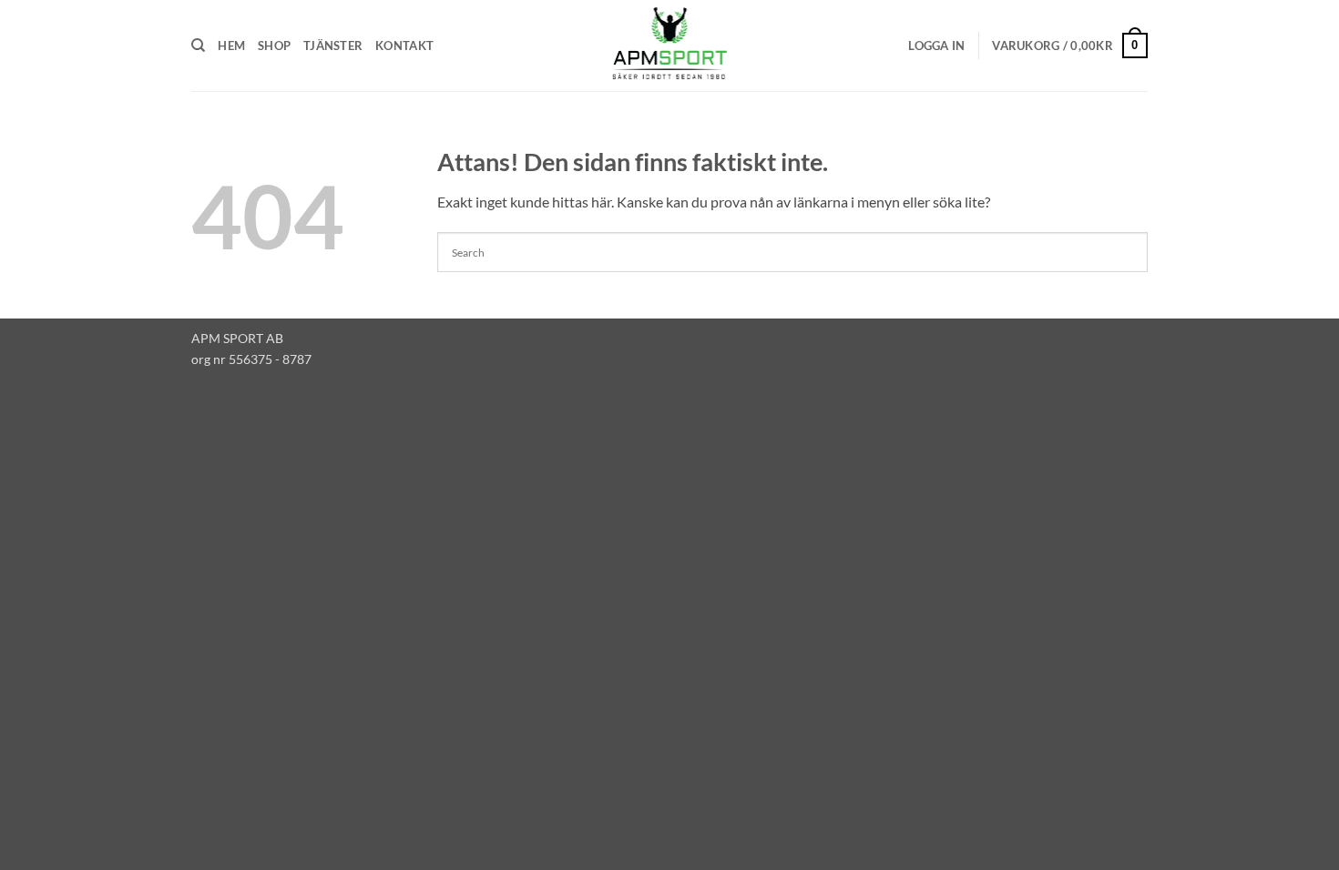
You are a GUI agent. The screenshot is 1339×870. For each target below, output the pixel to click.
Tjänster (333, 45)
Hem (231, 45)
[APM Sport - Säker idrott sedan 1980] (669, 45)
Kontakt (404, 45)
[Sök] (198, 45)
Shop (274, 45)
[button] (936, 45)
